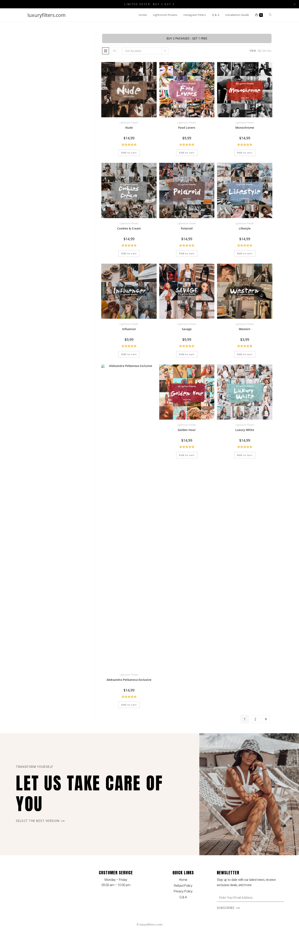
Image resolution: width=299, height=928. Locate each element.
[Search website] (270, 14)
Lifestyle (245, 228)
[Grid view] (105, 50)
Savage (187, 329)
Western (244, 329)
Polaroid (187, 228)
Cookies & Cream (129, 228)
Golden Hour (187, 430)
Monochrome (244, 127)
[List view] (114, 50)
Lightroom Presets (129, 122)
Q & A (183, 897)
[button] (40, 821)
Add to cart (129, 152)
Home (183, 880)
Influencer (129, 329)
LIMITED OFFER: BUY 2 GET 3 (149, 4)
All (269, 50)
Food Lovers (186, 127)
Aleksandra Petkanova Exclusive (129, 680)
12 (259, 50)
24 (264, 50)
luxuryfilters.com (46, 15)
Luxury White (244, 430)
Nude (129, 127)
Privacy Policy (183, 891)
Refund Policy (183, 886)
